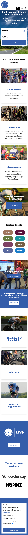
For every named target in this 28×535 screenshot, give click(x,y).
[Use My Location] (24, 31)
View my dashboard (14, 276)
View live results (14, 445)
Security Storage (7, 515)
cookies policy (6, 512)
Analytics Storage (7, 523)
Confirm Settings (14, 530)
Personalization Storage (9, 521)
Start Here (14, 205)
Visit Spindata (14, 302)
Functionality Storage (8, 518)
